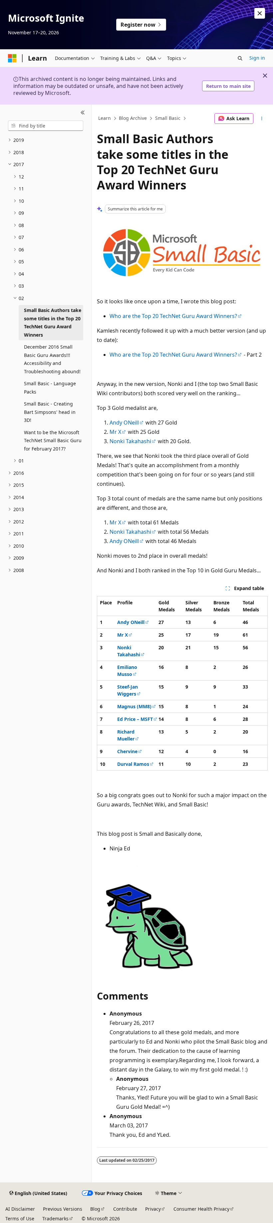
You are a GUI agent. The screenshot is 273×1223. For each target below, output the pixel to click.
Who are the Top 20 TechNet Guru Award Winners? (173, 316)
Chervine (127, 751)
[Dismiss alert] (259, 13)
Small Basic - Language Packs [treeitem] (50, 387)
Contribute (125, 1209)
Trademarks (55, 1218)
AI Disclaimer (20, 1209)
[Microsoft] (12, 58)
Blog (95, 1209)
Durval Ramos (133, 764)
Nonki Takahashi (130, 441)
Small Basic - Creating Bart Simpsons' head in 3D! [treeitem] (50, 412)
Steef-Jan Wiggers (127, 690)
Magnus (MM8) (134, 706)
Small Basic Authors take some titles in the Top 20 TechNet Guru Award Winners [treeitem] (52, 322)
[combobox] (45, 126)
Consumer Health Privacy (201, 1209)
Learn (104, 118)
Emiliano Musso (127, 670)
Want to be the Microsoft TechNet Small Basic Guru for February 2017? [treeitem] (53, 440)
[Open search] (240, 58)
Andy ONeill (124, 422)
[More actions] (262, 118)
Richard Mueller (126, 735)
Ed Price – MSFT (135, 719)
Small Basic (167, 118)
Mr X (115, 432)
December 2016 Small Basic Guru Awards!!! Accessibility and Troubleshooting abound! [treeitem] (52, 359)
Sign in (257, 58)
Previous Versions (62, 1209)
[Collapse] (83, 112)
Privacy (153, 1209)
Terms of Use (19, 1218)
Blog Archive (133, 118)
